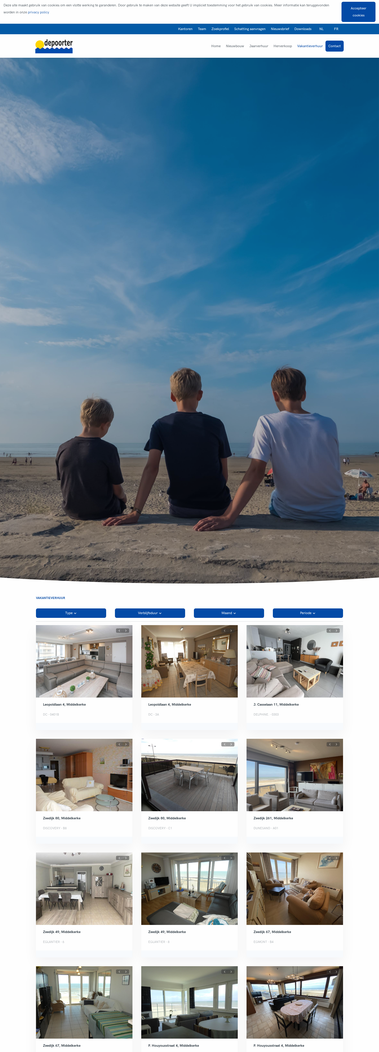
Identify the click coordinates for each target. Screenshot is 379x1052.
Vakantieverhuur (310, 46)
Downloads (302, 29)
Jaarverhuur (258, 46)
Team (202, 29)
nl (321, 29)
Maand (227, 613)
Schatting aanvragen (250, 29)
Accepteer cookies (358, 11)
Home (216, 46)
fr (336, 29)
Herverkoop (283, 46)
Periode (305, 613)
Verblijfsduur (148, 613)
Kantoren (185, 29)
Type (69, 613)
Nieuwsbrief (280, 29)
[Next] (126, 630)
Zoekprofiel (220, 29)
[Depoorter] (54, 46)
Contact (334, 46)
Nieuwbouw (235, 46)
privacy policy (38, 12)
